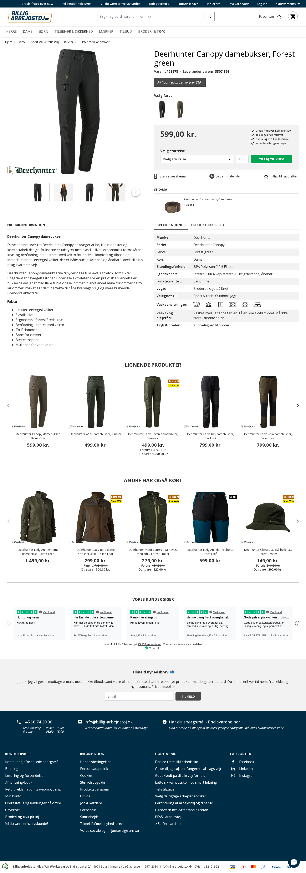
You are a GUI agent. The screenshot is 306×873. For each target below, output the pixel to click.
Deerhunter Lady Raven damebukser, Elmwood (153, 436)
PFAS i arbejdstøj (168, 816)
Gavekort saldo (239, 4)
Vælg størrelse (172, 151)
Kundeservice (188, 4)
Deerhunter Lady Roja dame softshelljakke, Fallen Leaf (95, 552)
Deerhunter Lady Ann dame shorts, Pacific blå (210, 552)
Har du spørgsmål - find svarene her (204, 722)
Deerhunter (202, 237)
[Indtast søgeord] (209, 16)
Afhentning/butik (18, 782)
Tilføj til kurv (271, 159)
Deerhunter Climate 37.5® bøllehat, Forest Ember (268, 552)
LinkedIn (245, 768)
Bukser (68, 42)
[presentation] (295, 405)
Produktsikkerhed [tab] (207, 225)
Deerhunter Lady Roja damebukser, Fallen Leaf (268, 436)
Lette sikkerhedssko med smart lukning (186, 782)
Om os (85, 796)
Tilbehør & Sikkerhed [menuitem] (74, 31)
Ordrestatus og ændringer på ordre (33, 803)
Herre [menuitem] (11, 31)
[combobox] (156, 16)
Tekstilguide (164, 789)
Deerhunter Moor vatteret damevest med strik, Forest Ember (153, 552)
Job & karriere (91, 803)
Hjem (8, 42)
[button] (294, 862)
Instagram (246, 775)
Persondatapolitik (94, 768)
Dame (21, 42)
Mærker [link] (106, 31)
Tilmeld (188, 696)
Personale (88, 810)
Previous (4, 112)
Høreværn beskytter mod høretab (181, 810)
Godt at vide (166, 754)
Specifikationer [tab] (170, 225)
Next (151, 112)
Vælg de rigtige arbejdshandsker (180, 796)
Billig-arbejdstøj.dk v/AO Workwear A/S (41, 866)
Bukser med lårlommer (93, 42)
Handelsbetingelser (95, 761)
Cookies (86, 775)
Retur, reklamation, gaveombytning (33, 789)
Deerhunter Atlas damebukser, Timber (95, 434)
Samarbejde (89, 816)
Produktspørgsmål (94, 789)
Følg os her (240, 754)
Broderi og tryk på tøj (22, 816)
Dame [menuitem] (27, 31)
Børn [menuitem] (43, 31)
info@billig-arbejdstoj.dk (108, 722)
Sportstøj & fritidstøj (45, 42)
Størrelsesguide (92, 782)
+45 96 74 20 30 (37, 722)
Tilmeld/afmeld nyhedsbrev (101, 823)
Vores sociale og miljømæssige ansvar (109, 830)
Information (92, 754)
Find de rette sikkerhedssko (176, 761)
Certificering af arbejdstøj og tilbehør (184, 803)
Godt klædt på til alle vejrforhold (180, 775)
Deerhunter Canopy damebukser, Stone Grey (38, 436)
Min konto (13, 796)
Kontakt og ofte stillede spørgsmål (32, 761)
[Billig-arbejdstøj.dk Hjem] (29, 16)
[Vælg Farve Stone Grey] (180, 111)
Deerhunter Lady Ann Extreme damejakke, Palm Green (38, 552)
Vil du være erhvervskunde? (26, 823)
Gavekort (12, 810)
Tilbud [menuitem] (125, 31)
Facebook (246, 761)
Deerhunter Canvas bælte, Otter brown (209, 199)
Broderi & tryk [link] (151, 31)
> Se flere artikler (168, 823)
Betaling (11, 768)
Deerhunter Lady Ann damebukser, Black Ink (210, 436)
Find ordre (212, 4)
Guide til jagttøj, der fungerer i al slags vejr (188, 768)
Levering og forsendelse (24, 775)
